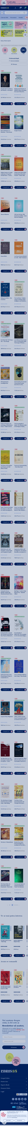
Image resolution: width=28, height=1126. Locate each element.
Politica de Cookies (14, 1117)
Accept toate (19, 1120)
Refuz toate (8, 1120)
